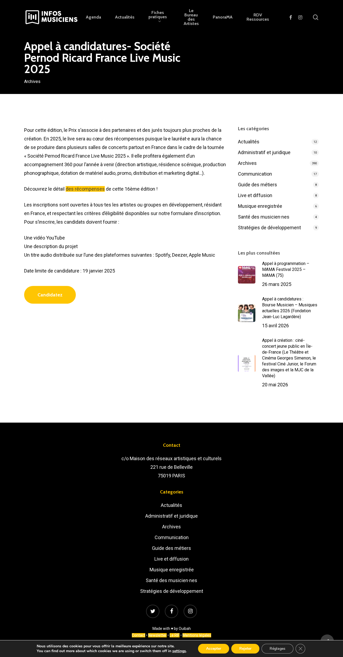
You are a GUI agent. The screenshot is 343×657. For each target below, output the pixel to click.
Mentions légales (196, 635)
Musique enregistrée (260, 206)
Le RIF (175, 635)
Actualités (248, 141)
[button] (50, 295)
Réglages (277, 648)
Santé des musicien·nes (263, 217)
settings (179, 651)
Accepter (213, 648)
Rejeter (245, 648)
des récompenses (85, 189)
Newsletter (157, 635)
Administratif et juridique (264, 152)
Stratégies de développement (269, 227)
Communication (255, 174)
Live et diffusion (255, 195)
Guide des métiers (257, 184)
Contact (138, 635)
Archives (32, 81)
